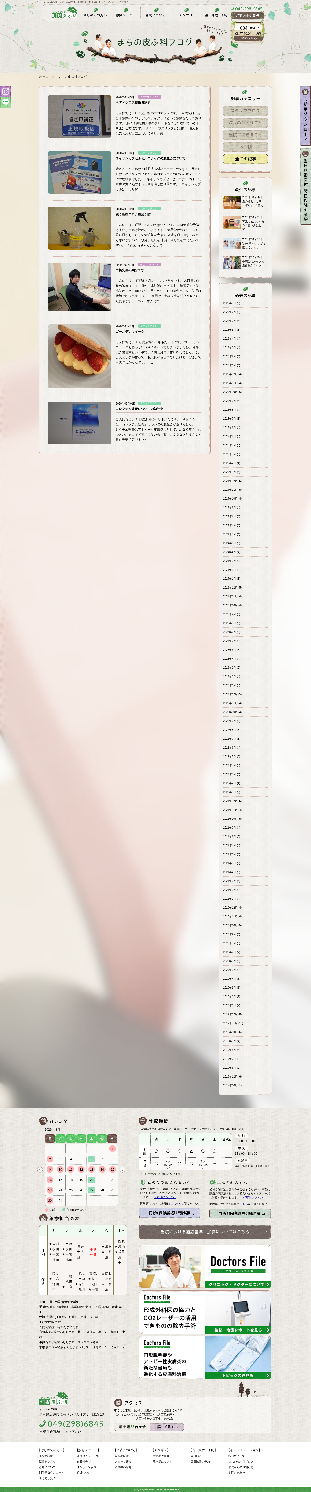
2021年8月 (229, 836)
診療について (47, 1467)
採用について (236, 1456)
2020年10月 (230, 925)
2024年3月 (229, 560)
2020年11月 (230, 916)
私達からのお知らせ (240, 1467)
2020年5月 (229, 969)
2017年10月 (230, 1085)
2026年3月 (229, 347)
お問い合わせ (236, 1472)
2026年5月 (229, 329)
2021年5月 (229, 863)
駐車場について (162, 1461)
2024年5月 (229, 543)
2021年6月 (229, 854)
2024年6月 (229, 534)
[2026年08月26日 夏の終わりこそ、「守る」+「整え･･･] (245, 208)
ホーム (44, 77)
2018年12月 (230, 1076)
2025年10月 (230, 392)
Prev (40, 1170)
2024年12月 (230, 480)
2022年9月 (229, 721)
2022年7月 (229, 738)
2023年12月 (230, 587)
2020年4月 (229, 978)
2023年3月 (229, 667)
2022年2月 (229, 783)
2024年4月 (229, 552)
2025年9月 (229, 400)
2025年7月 (229, 418)
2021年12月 (230, 801)
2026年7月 (229, 312)
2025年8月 (229, 409)
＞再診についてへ (253, 1197)
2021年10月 (230, 818)
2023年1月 (229, 685)
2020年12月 (230, 907)
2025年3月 (229, 454)
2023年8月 (229, 623)
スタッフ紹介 (123, 1461)
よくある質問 (47, 1478)
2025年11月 (230, 383)
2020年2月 (229, 996)
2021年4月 (229, 872)
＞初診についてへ (165, 1197)
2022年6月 (229, 747)
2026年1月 (229, 365)
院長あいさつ (47, 1461)
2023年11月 (230, 596)
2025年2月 (229, 463)
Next (122, 1170)
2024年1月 (229, 578)
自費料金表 (84, 1461)
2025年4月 (229, 445)
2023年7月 (229, 632)
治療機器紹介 (123, 1467)
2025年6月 (229, 427)
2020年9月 (229, 934)
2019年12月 (230, 1014)
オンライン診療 (86, 1467)
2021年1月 (229, 898)
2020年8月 (229, 943)
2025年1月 (229, 472)
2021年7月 (229, 845)
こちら (175, 1203)
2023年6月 (229, 640)
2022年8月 (229, 729)
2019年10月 (230, 1032)
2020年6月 (229, 961)
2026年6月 (229, 320)
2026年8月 (229, 303)
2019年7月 (229, 1058)
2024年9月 (229, 507)
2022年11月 (230, 703)
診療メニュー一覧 (88, 1456)
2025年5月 (229, 436)
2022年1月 (229, 792)
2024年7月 (229, 525)
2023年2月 (229, 676)
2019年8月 (229, 1049)
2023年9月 (229, 614)
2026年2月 (229, 356)
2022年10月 (230, 712)
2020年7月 (229, 952)
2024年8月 (229, 516)
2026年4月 (229, 338)
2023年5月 (229, 649)
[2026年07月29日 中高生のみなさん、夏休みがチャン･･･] (245, 268)
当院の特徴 (46, 1456)
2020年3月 (229, 987)
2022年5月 (229, 756)
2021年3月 (229, 881)
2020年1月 (229, 1005)
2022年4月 (229, 765)
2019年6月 (229, 1067)
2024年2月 (229, 569)
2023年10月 (230, 605)
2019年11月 (230, 1023)
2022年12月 (230, 694)
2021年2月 (229, 889)
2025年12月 (230, 374)
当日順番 (196, 1456)
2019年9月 (229, 1041)
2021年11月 (230, 809)
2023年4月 (229, 658)
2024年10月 (230, 498)
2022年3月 (229, 774)
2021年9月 (229, 827)
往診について (85, 1472)
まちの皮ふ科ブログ (240, 1461)
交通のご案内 (161, 1456)
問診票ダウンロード (51, 1472)
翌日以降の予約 (200, 1461)
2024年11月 (230, 489)
